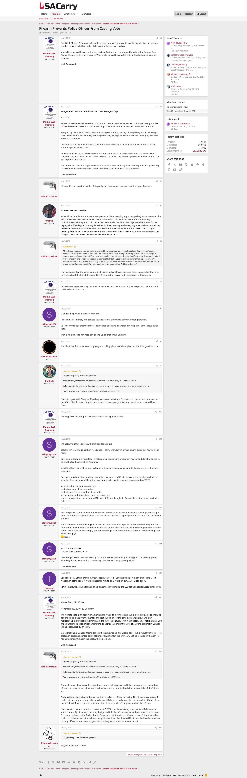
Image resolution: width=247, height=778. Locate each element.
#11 (160, 439)
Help (194, 775)
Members (86, 13)
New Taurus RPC (179, 42)
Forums (56, 13)
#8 (161, 341)
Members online (176, 102)
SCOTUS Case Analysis (182, 54)
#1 (161, 38)
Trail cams (176, 86)
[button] (77, 13)
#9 (161, 365)
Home (44, 13)
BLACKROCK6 (199, 150)
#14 (160, 573)
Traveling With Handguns (181, 60)
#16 (160, 651)
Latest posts (173, 119)
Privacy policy (184, 775)
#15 (160, 597)
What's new (69, 13)
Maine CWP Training (49, 32)
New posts (43, 18)
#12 (160, 507)
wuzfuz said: (68, 246)
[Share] (157, 38)
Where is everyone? (180, 74)
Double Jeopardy (179, 64)
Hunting (174, 94)
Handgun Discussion (179, 50)
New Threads (174, 38)
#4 (161, 205)
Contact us (156, 775)
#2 (161, 106)
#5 (161, 241)
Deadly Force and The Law (182, 70)
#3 (161, 181)
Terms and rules (169, 775)
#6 (161, 281)
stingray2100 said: (70, 371)
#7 (161, 309)
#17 (160, 728)
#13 (160, 543)
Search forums (56, 18)
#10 (160, 412)
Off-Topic (174, 82)
